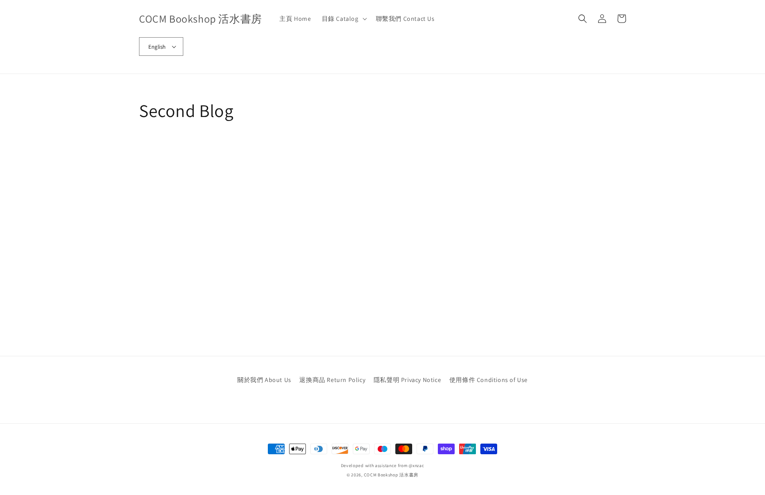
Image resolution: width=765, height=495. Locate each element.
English (157, 47)
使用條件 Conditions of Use (488, 380)
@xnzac (416, 465)
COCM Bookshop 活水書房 (391, 475)
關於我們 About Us (264, 380)
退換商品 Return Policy (332, 380)
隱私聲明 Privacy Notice (407, 380)
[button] (344, 18)
